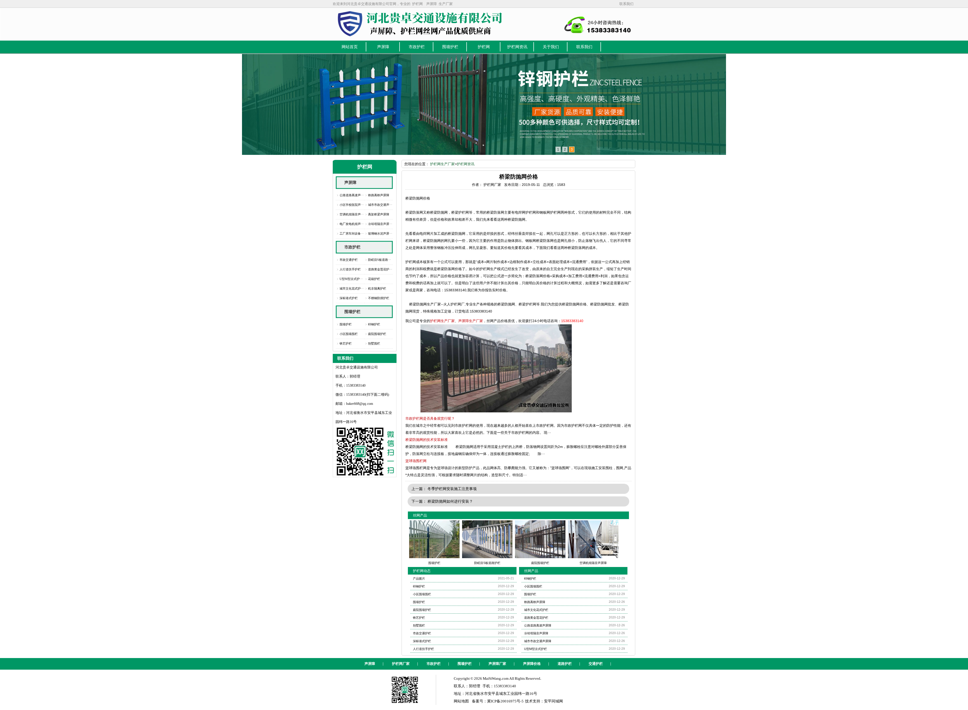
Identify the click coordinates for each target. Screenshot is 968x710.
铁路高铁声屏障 (378, 195)
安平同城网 (553, 701)
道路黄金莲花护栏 (536, 617)
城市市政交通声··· (380, 205)
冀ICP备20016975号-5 (505, 701)
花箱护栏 (374, 279)
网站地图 (461, 701)
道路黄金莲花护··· (380, 269)
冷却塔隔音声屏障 (536, 633)
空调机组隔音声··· (352, 214)
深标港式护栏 (349, 298)
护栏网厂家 (401, 664)
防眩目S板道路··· (379, 260)
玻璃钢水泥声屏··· (380, 233)
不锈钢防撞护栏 (378, 298)
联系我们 (626, 4)
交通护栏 (596, 664)
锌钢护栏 (374, 324)
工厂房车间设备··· (352, 233)
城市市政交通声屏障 (537, 641)
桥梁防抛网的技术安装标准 (426, 440)
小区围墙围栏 (349, 334)
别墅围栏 (374, 343)
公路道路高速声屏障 (537, 625)
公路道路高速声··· (352, 195)
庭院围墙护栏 (377, 334)
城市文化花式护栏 (536, 610)
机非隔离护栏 (377, 288)
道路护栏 (565, 664)
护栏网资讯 (465, 164)
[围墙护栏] (484, 104)
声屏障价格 (532, 664)
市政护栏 (352, 247)
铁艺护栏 (346, 343)
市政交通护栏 (349, 260)
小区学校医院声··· (352, 205)
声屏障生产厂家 (470, 321)
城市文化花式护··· (352, 288)
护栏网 (417, 4)
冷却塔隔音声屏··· (380, 224)
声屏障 (431, 4)
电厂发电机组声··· (352, 224)
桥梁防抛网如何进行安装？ (450, 501)
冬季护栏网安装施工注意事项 (452, 489)
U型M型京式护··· (351, 279)
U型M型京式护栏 (535, 649)
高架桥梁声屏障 (378, 214)
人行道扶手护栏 (350, 269)
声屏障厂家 (497, 664)
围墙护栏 (352, 311)
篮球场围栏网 (416, 461)
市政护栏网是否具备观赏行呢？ (430, 418)
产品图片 (419, 578)
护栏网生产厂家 (442, 164)
